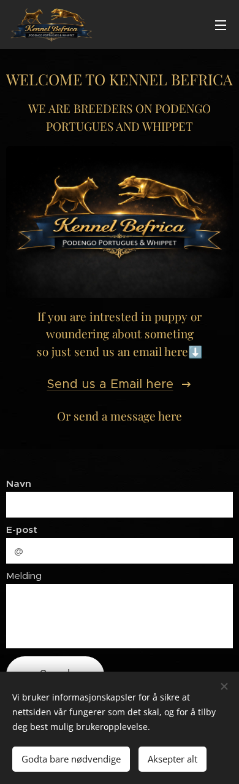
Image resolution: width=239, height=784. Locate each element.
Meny (220, 24)
